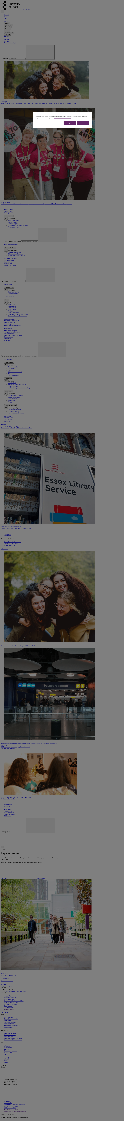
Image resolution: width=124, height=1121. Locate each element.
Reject (69, 123)
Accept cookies (83, 123)
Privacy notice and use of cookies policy (62, 118)
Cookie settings (42, 123)
